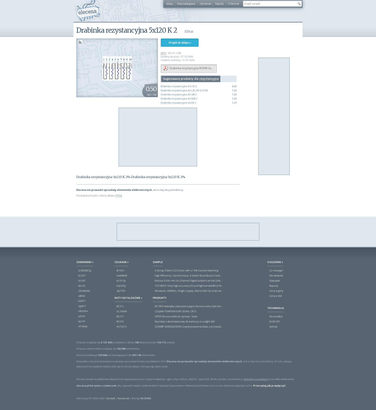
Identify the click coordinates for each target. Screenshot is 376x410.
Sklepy (169, 3)
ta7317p (121, 280)
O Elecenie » (275, 262)
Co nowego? (276, 270)
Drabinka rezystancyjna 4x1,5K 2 (179, 86)
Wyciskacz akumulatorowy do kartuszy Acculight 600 (185, 321)
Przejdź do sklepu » (180, 42)
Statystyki (274, 280)
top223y (121, 285)
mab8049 (122, 275)
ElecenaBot (276, 316)
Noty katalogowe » (128, 298)
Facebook (123, 398)
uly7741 (121, 290)
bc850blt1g (84, 270)
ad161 (81, 316)
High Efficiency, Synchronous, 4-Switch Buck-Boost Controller (189, 275)
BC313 (120, 321)
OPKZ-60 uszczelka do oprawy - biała (176, 316)
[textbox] (269, 4)
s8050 (81, 296)
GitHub (273, 326)
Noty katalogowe (186, 3)
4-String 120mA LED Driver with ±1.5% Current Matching (186, 270)
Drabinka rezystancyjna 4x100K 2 (179, 98)
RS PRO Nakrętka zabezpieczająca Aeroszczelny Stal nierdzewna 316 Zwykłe (189, 306)
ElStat (119, 195)
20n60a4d (84, 290)
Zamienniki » (85, 262)
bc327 (81, 275)
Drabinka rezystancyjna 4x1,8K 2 (179, 94)
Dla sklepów (276, 275)
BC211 (120, 306)
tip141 (81, 321)
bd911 (82, 301)
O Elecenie (233, 3)
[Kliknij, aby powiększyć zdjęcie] (117, 68)
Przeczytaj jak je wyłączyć (269, 385)
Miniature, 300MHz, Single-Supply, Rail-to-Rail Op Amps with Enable (189, 290)
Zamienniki (205, 3)
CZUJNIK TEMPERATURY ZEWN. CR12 (175, 311)
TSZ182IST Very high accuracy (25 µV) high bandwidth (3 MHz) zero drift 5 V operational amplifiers (189, 285)
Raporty (219, 3)
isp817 (82, 306)
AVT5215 (122, 326)
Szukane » (122, 262)
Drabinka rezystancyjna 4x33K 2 (178, 102)
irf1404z (83, 326)
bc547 (81, 280)
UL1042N (122, 311)
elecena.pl (88, 11)
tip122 (81, 285)
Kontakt (111, 398)
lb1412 (120, 270)
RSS (80, 42)
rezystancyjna (209, 79)
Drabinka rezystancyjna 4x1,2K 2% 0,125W (184, 90)
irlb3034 (83, 311)
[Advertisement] (158, 137)
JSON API (274, 321)
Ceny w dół (275, 296)
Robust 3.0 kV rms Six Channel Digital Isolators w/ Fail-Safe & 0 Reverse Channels (189, 280)
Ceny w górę (276, 290)
